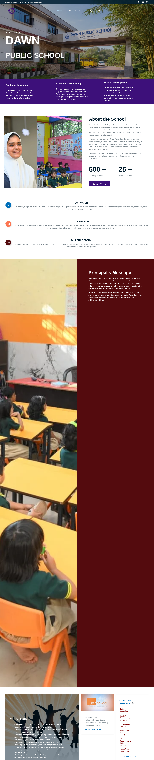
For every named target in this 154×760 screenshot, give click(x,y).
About (68, 11)
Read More (91, 729)
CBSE (77, 11)
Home (59, 11)
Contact (99, 11)
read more (99, 184)
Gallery (89, 11)
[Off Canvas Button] (148, 10)
